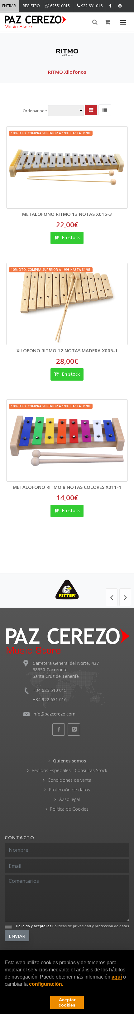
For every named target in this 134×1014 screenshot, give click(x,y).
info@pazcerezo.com (54, 714)
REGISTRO (31, 5)
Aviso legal (69, 799)
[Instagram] (120, 6)
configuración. (46, 984)
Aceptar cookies (67, 1002)
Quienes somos (69, 761)
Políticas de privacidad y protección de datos (90, 926)
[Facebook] (110, 6)
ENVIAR (17, 936)
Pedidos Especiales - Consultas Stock (69, 770)
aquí (117, 976)
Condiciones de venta (69, 780)
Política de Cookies (69, 809)
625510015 (59, 5)
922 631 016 (91, 5)
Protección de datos (69, 790)
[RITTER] (67, 589)
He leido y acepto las (72, 926)
